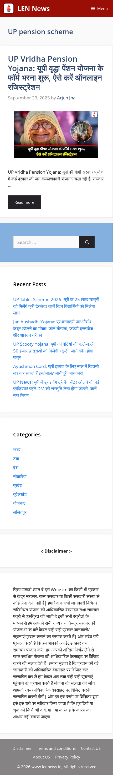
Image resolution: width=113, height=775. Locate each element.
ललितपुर (20, 512)
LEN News (33, 8)
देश (15, 467)
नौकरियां (20, 476)
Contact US (91, 748)
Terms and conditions (56, 748)
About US (41, 757)
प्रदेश (17, 485)
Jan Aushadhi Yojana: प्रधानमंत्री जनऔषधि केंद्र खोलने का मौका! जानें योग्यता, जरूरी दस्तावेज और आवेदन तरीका (53, 328)
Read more (24, 202)
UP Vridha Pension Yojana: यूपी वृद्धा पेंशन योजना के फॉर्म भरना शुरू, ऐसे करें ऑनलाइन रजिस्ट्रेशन (55, 72)
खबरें (16, 450)
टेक (16, 459)
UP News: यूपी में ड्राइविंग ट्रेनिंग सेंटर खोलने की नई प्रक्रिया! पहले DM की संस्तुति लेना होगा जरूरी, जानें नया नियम (56, 388)
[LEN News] (9, 8)
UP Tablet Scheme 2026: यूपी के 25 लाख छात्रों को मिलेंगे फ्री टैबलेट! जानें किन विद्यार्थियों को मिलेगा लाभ (56, 306)
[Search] (87, 242)
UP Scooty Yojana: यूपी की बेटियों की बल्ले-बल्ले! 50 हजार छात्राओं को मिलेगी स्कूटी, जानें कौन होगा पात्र (54, 350)
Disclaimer (22, 748)
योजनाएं (19, 503)
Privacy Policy (67, 757)
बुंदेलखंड (20, 494)
